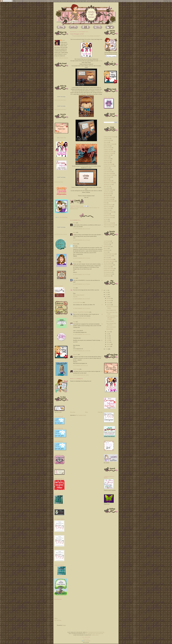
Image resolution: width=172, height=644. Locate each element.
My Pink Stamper (107, 263)
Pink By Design (93, 207)
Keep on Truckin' (110, 321)
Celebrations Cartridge (108, 153)
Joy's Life (106, 252)
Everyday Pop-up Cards (109, 166)
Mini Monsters (107, 195)
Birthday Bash (107, 145)
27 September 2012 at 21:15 (81, 334)
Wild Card (106, 221)
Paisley (105, 202)
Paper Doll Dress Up (108, 204)
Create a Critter (107, 158)
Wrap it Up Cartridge (108, 226)
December (109, 298)
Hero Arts (106, 248)
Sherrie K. (75, 354)
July (108, 333)
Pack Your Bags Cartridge (109, 201)
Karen (74, 222)
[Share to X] (86, 206)
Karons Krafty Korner (78, 302)
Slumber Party (107, 210)
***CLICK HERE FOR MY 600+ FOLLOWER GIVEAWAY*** (86, 36)
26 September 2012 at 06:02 (81, 258)
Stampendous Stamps (108, 270)
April (108, 340)
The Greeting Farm (108, 272)
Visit (60, 100)
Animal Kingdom (107, 140)
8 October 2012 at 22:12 (80, 365)
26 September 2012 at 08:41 (81, 284)
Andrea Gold (94, 635)
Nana (74, 287)
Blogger (64, 625)
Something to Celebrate (109, 212)
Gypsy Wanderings (108, 171)
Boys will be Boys (108, 147)
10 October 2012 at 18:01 (81, 375)
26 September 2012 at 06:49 (81, 274)
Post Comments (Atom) (81, 415)
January (108, 346)
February (109, 344)
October (108, 302)
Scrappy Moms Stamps (109, 268)
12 (101, 371)
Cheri (74, 321)
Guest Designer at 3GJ (111, 310)
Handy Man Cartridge (108, 173)
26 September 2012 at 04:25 (81, 240)
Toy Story (106, 219)
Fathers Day (106, 168)
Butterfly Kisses (109, 329)
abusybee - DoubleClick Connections (81, 312)
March (108, 342)
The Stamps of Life (108, 274)
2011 (106, 349)
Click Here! (87, 41)
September (109, 304)
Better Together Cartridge (109, 144)
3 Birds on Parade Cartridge (110, 136)
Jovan (74, 278)
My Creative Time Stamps (109, 261)
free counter (86, 642)
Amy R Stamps (107, 241)
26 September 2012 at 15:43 (81, 318)
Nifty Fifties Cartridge (108, 197)
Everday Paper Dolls (108, 164)
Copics (87, 207)
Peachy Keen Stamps (108, 264)
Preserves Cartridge (108, 206)
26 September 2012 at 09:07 (81, 298)
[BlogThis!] (85, 206)
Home (86, 412)
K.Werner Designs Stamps (109, 253)
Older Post (100, 412)
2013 (106, 294)
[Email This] (84, 206)
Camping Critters (107, 149)
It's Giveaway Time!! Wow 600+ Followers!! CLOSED (112, 317)
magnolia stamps (107, 275)
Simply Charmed (107, 208)
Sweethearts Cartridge (108, 215)
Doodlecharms (107, 160)
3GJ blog (100, 60)
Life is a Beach (107, 188)
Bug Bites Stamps (107, 242)
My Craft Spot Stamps (108, 259)
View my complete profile (61, 58)
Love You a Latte (107, 191)
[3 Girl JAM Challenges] (61, 156)
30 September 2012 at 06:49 (81, 350)
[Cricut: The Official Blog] (61, 217)
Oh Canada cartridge (108, 199)
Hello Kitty (106, 179)
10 (101, 340)
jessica (74, 232)
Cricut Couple (76, 369)
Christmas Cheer (107, 155)
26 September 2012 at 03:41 (81, 228)
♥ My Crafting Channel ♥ (78, 295)
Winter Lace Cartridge (108, 223)
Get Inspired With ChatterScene (95, 632)
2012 (106, 296)
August (108, 331)
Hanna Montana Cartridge (109, 175)
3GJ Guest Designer (79, 207)
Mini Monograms (107, 193)
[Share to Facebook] (87, 206)
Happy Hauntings (107, 177)
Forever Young (107, 169)
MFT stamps (106, 257)
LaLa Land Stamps (108, 255)
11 (101, 356)
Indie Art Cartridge (108, 180)
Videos (55, 618)
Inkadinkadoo (107, 250)
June (108, 335)
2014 (106, 292)
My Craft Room (57, 620)
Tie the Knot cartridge (108, 217)
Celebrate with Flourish (109, 151)
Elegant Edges (107, 162)
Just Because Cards (108, 184)
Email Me (75, 296)
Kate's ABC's (107, 186)
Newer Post (72, 412)
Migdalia (75, 243)
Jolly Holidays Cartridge (109, 182)
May (108, 338)
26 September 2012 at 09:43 (81, 308)
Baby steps (106, 142)
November (109, 300)
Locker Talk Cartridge (108, 189)
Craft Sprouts (106, 244)
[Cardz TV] (61, 266)
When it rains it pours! (111, 327)
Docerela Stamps (107, 246)
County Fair (106, 156)
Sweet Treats (106, 213)
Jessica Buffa (76, 261)
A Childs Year (107, 138)
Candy (63, 40)
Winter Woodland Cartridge (109, 224)
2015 (106, 290)
